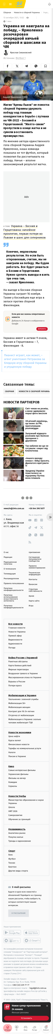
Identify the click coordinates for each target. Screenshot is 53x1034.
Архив (31, 596)
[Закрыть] (47, 1006)
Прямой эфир (15, 635)
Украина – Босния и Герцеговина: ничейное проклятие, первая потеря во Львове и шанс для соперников (24, 231)
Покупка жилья (15, 837)
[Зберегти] (45, 66)
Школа (11, 807)
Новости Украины (17, 631)
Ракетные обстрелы (18, 661)
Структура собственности (35, 590)
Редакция (8, 557)
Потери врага (14, 685)
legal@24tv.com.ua (38, 988)
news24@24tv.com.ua (14, 508)
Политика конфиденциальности (13, 589)
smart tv (12, 940)
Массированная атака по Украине (24, 677)
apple (32, 932)
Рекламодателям (11, 579)
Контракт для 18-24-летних (21, 711)
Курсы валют (14, 740)
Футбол (12, 859)
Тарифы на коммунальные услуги (24, 748)
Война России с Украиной (22, 657)
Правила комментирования (37, 567)
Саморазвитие (15, 815)
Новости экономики (19, 732)
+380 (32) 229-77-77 (20, 985)
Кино (11, 766)
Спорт (11, 851)
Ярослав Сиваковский (21, 53)
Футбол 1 (20, 58)
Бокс (10, 855)
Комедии (12, 782)
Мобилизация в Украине (22, 695)
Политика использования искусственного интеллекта (11, 598)
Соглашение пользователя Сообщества (35, 559)
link (29, 520)
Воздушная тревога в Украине (23, 673)
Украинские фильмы (18, 774)
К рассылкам (18, 913)
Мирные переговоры (18, 669)
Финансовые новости (18, 744)
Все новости (15, 624)
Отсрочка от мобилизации (21, 715)
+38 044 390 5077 (37, 508)
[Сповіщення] (49, 4)
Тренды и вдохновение (19, 841)
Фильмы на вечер (17, 778)
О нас (6, 552)
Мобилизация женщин (19, 707)
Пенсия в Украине (17, 756)
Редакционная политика (10, 563)
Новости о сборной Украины (27, 13)
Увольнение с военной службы (23, 699)
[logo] (19, 4)
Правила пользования (14, 583)
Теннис (11, 863)
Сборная (7, 13)
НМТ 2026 (12, 811)
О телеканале (10, 569)
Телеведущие (10, 574)
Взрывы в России (16, 681)
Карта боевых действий (19, 665)
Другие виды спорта (18, 871)
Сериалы (12, 786)
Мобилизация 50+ (16, 703)
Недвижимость (16, 829)
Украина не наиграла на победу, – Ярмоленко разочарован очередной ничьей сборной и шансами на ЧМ (46, 13)
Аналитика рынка (16, 833)
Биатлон (12, 867)
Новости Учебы (17, 796)
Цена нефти (14, 736)
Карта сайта (34, 601)
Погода (11, 648)
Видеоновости (15, 640)
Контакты (33, 579)
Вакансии (33, 584)
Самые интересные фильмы (21, 770)
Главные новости (16, 628)
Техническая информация (34, 574)
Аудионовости (15, 644)
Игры (31, 606)
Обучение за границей (19, 819)
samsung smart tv (32, 940)
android (12, 932)
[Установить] (26, 1012)
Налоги (11, 752)
